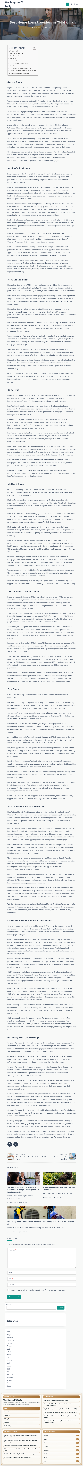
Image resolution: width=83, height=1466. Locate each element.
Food (8, 1349)
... (21, 1198)
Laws (8, 1357)
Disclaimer (7, 1422)
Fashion (9, 1343)
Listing (9, 1363)
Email (11, 1279)
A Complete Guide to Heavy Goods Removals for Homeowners (20, 1445)
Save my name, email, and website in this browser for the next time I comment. (38, 1290)
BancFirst (13, 58)
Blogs (9, 1334)
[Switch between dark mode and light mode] (71, 4)
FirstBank (13, 66)
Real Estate (10, 1377)
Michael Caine (37, 27)
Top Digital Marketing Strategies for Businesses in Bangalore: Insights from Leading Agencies (23, 1189)
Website (11, 1285)
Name (11, 1273)
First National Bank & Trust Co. (20, 68)
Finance (9, 1346)
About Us (6, 1412)
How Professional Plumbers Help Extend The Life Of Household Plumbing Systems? (60, 1421)
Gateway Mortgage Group (20, 73)
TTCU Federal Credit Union (19, 63)
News (9, 1366)
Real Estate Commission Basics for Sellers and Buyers (18, 1457)
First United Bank (16, 56)
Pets (8, 1369)
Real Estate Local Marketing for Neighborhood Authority (19, 1454)
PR (8, 1372)
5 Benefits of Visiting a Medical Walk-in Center (56, 1400)
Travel (9, 1386)
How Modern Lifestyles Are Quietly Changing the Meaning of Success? (60, 1416)
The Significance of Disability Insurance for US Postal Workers (60, 1412)
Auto (8, 1332)
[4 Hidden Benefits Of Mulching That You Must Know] (59, 1178)
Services (9, 1380)
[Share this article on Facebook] (9, 1144)
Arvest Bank (14, 51)
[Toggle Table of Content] (33, 48)
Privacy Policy (7, 1419)
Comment (12, 1250)
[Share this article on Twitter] (15, 1144)
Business (10, 1337)
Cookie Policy (7, 1426)
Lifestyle (9, 1360)
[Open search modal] (74, 4)
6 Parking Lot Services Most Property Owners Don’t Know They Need (21, 1449)
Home (9, 1354)
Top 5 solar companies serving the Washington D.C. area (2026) (60, 1409)
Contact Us (7, 1415)
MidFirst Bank (14, 61)
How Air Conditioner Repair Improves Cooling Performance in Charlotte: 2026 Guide (60, 1404)
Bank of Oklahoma (16, 53)
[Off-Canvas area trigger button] (77, 4)
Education (10, 1340)
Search (8, 1305)
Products (10, 1374)
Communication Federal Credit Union (23, 71)
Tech (8, 1383)
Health (9, 1352)
